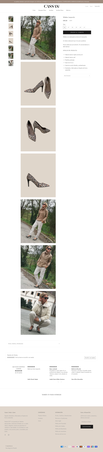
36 (64, 27)
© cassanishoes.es (9, 446)
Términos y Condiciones (61, 418)
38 (72, 27)
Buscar (91, 6)
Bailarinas (68, 10)
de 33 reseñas (18, 373)
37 (68, 27)
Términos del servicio (60, 434)
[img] (18, 371)
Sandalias (51, 10)
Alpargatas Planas (42, 10)
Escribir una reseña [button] (90, 358)
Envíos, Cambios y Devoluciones (15, 343)
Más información (67, 75)
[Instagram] (8, 435)
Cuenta (86, 6)
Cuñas (34, 10)
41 (84, 27)
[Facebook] (5, 435)
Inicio (39, 421)
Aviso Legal (58, 421)
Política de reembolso (60, 431)
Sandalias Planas (59, 10)
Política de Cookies (60, 426)
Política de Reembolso (60, 429)
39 (76, 27)
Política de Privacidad (60, 423)
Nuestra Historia (42, 415)
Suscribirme (87, 426)
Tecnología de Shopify (11, 448)
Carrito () (97, 6)
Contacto (40, 418)
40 (80, 27)
